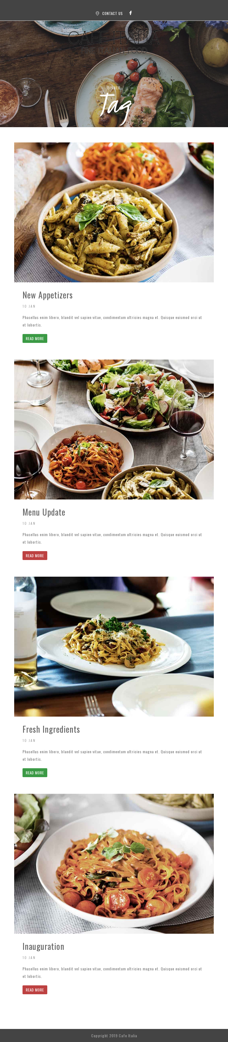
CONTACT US (112, 13)
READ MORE (35, 338)
